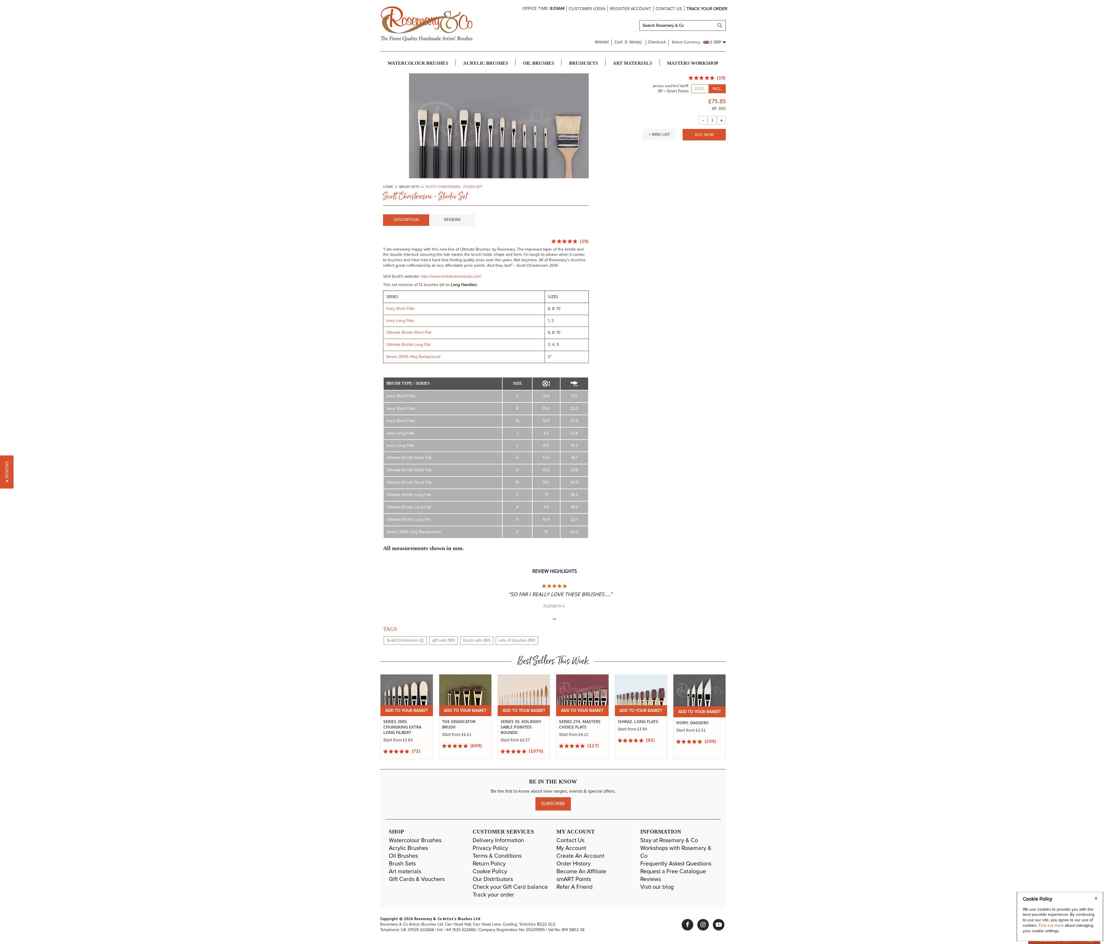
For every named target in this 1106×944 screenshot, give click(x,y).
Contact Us (570, 840)
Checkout (657, 42)
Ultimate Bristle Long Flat (408, 345)
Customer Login (587, 9)
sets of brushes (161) (517, 640)
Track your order (706, 9)
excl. (700, 89)
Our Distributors (493, 879)
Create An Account (580, 856)
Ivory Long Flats (400, 321)
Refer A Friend (574, 887)
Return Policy (489, 864)
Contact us (669, 9)
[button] (659, 134)
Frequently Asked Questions (675, 864)
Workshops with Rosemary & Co (675, 852)
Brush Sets (402, 864)
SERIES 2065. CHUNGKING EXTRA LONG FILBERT (695, 727)
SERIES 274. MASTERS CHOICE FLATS (521, 724)
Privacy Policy (490, 848)
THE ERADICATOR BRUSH (400, 724)
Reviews (452, 220)
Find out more (1052, 926)
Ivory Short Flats (400, 309)
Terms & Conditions (497, 856)
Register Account (630, 9)
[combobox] (683, 25)
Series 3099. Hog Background (413, 357)
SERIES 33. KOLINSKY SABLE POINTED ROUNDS (462, 727)
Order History (573, 864)
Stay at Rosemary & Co (669, 840)
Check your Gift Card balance (510, 887)
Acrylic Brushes (408, 848)
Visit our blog (657, 887)
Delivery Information (498, 840)
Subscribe (553, 803)
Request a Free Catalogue (673, 871)
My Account (571, 848)
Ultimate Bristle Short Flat (408, 333)
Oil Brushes (403, 856)
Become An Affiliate (581, 871)
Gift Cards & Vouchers (417, 879)
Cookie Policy (490, 871)
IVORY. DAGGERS (634, 722)
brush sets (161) (476, 640)
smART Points (573, 879)
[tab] (406, 220)
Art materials (405, 871)
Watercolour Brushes (415, 840)
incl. (717, 89)
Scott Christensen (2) (405, 640)
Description (406, 220)
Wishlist (602, 42)
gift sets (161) (443, 640)
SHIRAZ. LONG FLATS (579, 721)
